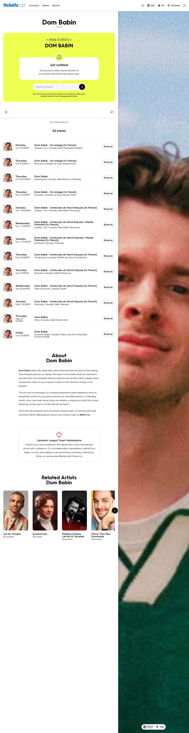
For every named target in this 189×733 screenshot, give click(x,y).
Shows (45, 5)
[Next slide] (115, 510)
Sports (56, 5)
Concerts (34, 5)
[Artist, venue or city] (142, 5)
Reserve (108, 146)
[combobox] (173, 5)
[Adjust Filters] (6, 112)
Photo (150, 727)
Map (162, 727)
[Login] (184, 5)
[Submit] (82, 87)
